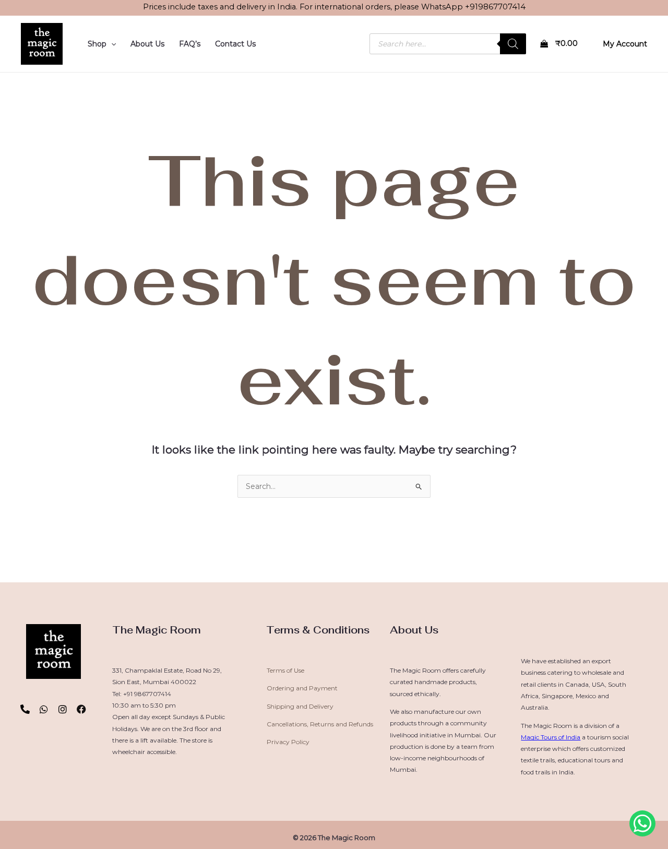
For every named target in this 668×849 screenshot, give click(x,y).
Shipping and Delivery (300, 706)
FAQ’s (189, 44)
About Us (147, 44)
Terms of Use (285, 670)
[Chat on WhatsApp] (642, 823)
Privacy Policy (288, 742)
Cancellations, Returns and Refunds (320, 724)
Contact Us (235, 44)
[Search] (513, 43)
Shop (97, 44)
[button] (111, 44)
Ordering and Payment (302, 688)
